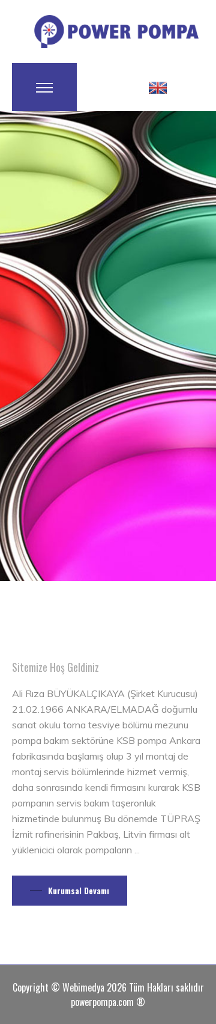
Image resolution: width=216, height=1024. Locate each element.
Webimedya (83, 987)
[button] (158, 87)
